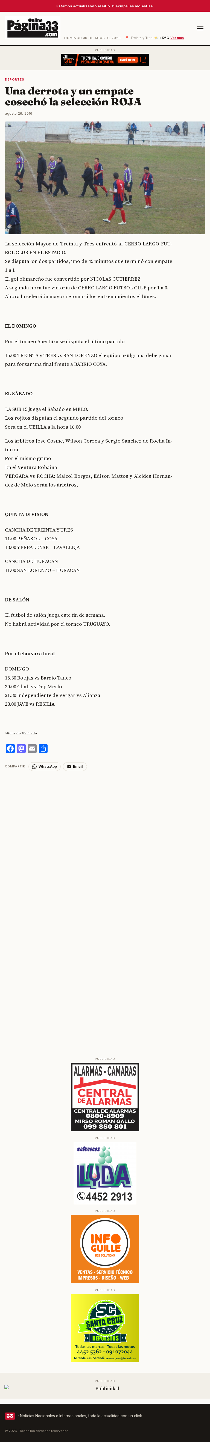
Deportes (15, 79)
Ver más (177, 38)
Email (78, 766)
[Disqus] (105, 839)
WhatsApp (48, 766)
